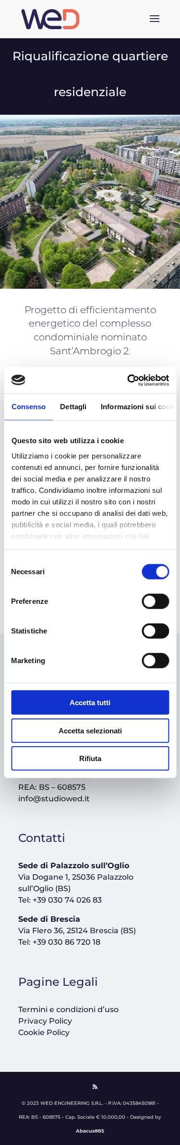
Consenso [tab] (28, 407)
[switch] (155, 601)
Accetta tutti (90, 702)
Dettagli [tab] (73, 407)
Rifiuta (90, 758)
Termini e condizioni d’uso (68, 1009)
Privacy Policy (45, 1020)
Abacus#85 (90, 1131)
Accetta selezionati (90, 730)
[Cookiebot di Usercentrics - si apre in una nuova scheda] (128, 380)
